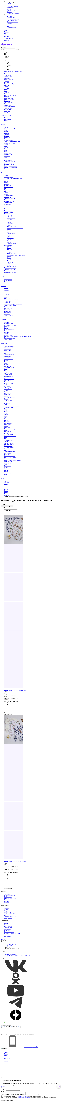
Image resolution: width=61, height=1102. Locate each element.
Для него (6, 421)
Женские (6, 290)
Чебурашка (7, 394)
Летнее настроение (9, 444)
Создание (6, 441)
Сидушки (6, 322)
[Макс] (4, 1022)
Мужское (3, 173)
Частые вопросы (11, 10)
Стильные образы (8, 463)
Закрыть (3, 1100)
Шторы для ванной (9, 329)
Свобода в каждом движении (12, 406)
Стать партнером (11, 27)
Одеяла (6, 333)
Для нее (6, 420)
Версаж (6, 360)
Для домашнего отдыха (10, 457)
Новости (6, 32)
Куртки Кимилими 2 (9, 354)
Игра (5, 353)
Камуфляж (7, 386)
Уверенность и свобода (10, 456)
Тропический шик (9, 447)
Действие (6, 438)
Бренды (6, 34)
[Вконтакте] (16, 971)
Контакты (6, 36)
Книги (5, 307)
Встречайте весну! (9, 443)
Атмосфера (7, 403)
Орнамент (6, 391)
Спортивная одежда (9, 161)
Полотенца (7, 330)
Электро (6, 471)
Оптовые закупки (12, 20)
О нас (5, 30)
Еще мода (6, 448)
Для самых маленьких (10, 268)
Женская (6, 481)
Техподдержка (8, 918)
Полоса (6, 396)
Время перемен (8, 461)
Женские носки (8, 279)
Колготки (3, 286)
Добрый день (7, 453)
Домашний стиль (8, 376)
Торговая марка (8, 927)
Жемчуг (6, 417)
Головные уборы (8, 154)
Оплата (9, 3)
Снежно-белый (8, 373)
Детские (6, 288)
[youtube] (16, 996)
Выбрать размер (8, 926)
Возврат (9, 9)
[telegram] (16, 1008)
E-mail (2, 1089)
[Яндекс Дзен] (16, 1020)
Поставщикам (7, 936)
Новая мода (7, 430)
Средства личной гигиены (11, 299)
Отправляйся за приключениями (12, 460)
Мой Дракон (7, 380)
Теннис (6, 399)
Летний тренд (7, 431)
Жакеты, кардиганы (9, 143)
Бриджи (6, 147)
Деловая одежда (8, 163)
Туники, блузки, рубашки (11, 128)
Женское (3, 124)
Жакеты (6, 194)
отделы (3, 1086)
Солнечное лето (8, 446)
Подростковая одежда (10, 272)
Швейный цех (8, 897)
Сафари (6, 390)
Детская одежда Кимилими (11, 362)
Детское (3, 208)
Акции (6, 33)
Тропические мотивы (9, 434)
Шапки (9, 239)
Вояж (5, 437)
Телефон (3, 1091)
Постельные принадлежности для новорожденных (17, 336)
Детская (6, 484)
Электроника (7, 312)
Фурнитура (7, 309)
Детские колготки (9, 212)
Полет (5, 409)
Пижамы (6, 138)
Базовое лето (7, 401)
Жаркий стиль (8, 400)
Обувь (5, 157)
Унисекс (6, 168)
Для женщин (7, 119)
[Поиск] (18, 49)
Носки (5, 151)
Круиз (5, 404)
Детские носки (8, 211)
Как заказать (10, 7)
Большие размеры (8, 158)
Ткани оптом (10, 24)
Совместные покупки (13, 13)
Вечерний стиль (8, 383)
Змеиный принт (8, 347)
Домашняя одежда (9, 164)
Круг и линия (7, 387)
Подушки (6, 332)
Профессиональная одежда (11, 167)
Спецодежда (7, 204)
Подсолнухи (7, 393)
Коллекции (4, 343)
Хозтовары (7, 302)
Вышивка (9, 23)
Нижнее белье (7, 153)
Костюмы (6, 133)
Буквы (5, 384)
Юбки (5, 150)
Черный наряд (8, 423)
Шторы (6, 328)
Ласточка (6, 381)
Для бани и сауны (8, 335)
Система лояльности (12, 6)
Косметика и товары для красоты (13, 304)
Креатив (6, 470)
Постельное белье (8, 323)
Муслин (6, 410)
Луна (5, 416)
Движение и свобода (9, 429)
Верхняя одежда (11, 243)
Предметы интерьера (9, 338)
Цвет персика (7, 424)
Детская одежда (8, 270)
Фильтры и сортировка (6, 506)
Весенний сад (7, 473)
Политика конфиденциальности (12, 933)
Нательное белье (8, 187)
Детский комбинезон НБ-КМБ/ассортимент (15, 861)
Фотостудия (10, 26)
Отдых (5, 363)
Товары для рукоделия (10, 305)
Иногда (6, 433)
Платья (6, 131)
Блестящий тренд (8, 440)
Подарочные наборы (6, 115)
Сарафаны (6, 130)
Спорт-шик (7, 458)
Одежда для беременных (10, 166)
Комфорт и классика (9, 451)
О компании (7, 894)
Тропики (6, 357)
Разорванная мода (9, 346)
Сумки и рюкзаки (8, 315)
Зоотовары (7, 314)
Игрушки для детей (9, 308)
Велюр (5, 370)
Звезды (6, 414)
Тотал (5, 464)
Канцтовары (7, 311)
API (5, 915)
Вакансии (6, 902)
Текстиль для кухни (9, 339)
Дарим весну (7, 454)
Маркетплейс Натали (9, 895)
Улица (5, 413)
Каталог (6, 491)
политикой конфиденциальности (24, 1097)
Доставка (9, 4)
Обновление (7, 356)
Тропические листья (9, 397)
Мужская (6, 482)
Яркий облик (7, 466)
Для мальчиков (8, 245)
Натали (6, 489)
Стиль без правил (8, 407)
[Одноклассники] (16, 984)
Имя (2, 1088)
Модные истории (8, 350)
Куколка (6, 419)
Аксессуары (7, 156)
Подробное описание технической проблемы (13, 1094)
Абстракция (7, 371)
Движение (6, 411)
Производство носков (13, 19)
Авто (5, 297)
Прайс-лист (7, 930)
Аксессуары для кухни (10, 325)
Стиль (5, 468)
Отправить (9, 1100)
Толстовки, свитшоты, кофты (12, 141)
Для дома (3, 319)
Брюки (5, 146)
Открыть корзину (8, 71)
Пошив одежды (11, 17)
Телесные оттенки (9, 379)
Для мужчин (7, 117)
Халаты (6, 127)
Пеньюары (7, 137)
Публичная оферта (9, 932)
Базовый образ (8, 374)
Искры (5, 369)
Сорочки (6, 136)
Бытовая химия (8, 301)
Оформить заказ (18, 71)
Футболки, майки (8, 140)
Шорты (6, 148)
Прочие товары (5, 294)
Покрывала (7, 326)
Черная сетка (7, 366)
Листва (6, 364)
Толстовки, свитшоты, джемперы (13, 178)
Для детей (6, 120)
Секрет (6, 426)
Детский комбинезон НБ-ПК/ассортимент (15, 690)
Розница (9, 12)
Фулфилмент (10, 16)
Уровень (6, 377)
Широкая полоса (8, 359)
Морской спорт (8, 389)
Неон (5, 474)
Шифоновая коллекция (10, 436)
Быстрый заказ (8, 714)
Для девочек (7, 213)
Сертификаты (7, 929)
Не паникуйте (7, 349)
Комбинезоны (7, 134)
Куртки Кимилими (9, 367)
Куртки (6, 144)
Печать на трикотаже (12, 22)
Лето (5, 450)
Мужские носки (8, 280)
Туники (9, 222)
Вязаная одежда (8, 160)
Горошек (6, 467)
